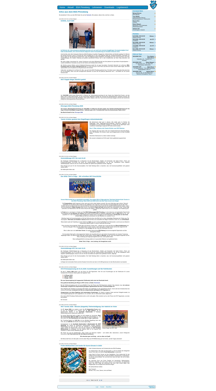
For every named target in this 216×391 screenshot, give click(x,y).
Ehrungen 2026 (79, 112)
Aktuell (70, 7)
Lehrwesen (97, 7)
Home (62, 7)
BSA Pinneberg (83, 7)
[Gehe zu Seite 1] (89, 380)
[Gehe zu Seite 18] (101, 380)
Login (97, 387)
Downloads (109, 7)
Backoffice (108, 387)
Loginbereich (122, 7)
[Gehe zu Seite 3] (100, 380)
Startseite (88, 15)
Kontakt (102, 387)
